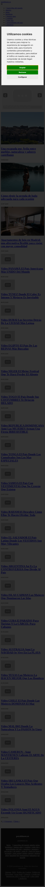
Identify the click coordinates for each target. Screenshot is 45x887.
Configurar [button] (22, 77)
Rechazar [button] (22, 72)
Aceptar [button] (22, 68)
